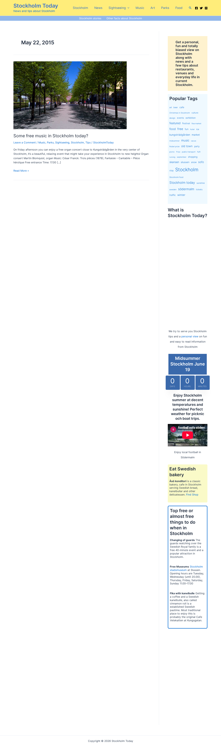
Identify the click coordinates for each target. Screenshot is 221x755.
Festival (186, 123)
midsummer (174, 141)
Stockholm (80, 8)
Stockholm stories (90, 18)
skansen (174, 162)
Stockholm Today (35, 5)
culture (195, 113)
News (98, 8)
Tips (88, 142)
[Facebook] (196, 8)
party (197, 146)
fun (186, 129)
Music (140, 8)
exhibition (191, 117)
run (198, 151)
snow (194, 162)
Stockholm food (176, 177)
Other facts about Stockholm (124, 18)
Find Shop (192, 494)
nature (193, 141)
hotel (192, 129)
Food (178, 8)
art (170, 107)
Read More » (21, 171)
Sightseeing (117, 8)
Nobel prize (174, 146)
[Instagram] (206, 8)
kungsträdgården (179, 134)
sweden (173, 189)
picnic (172, 152)
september (181, 157)
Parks (165, 8)
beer (175, 107)
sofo (201, 162)
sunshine (201, 183)
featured (175, 123)
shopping (192, 156)
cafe (181, 107)
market (196, 134)
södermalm (186, 189)
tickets (199, 189)
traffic (172, 195)
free (180, 129)
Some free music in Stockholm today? (50, 135)
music (185, 140)
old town (187, 146)
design (172, 118)
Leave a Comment (24, 142)
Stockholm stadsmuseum (186, 568)
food (172, 129)
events (180, 118)
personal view (189, 336)
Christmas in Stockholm (179, 113)
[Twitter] (201, 8)
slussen (185, 162)
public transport (188, 152)
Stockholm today (182, 183)
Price (178, 152)
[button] (127, 7)
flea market (196, 123)
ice (197, 129)
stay (171, 170)
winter (181, 195)
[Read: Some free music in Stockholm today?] (70, 95)
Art (152, 8)
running (172, 157)
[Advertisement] (187, 270)
